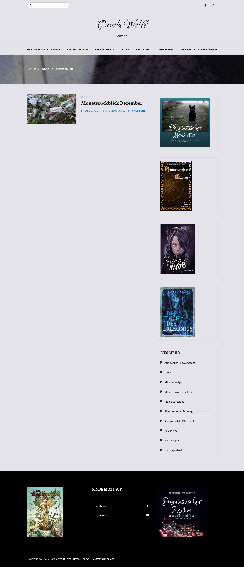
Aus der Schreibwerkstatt (179, 362)
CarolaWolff (92, 111)
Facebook (100, 506)
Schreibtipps (171, 440)
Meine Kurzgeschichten (178, 391)
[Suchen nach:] (48, 5)
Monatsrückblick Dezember (111, 103)
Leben (168, 372)
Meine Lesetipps (174, 401)
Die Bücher (103, 49)
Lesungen (143, 49)
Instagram (101, 514)
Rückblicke (90, 96)
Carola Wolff (122, 25)
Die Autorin (75, 49)
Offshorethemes (104, 558)
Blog (125, 49)
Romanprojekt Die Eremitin (180, 421)
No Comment (138, 111)
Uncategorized (173, 450)
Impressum (166, 49)
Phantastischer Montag (178, 411)
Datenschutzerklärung (199, 49)
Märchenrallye (173, 382)
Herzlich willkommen (43, 49)
